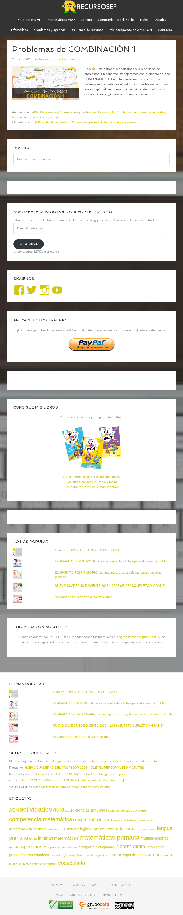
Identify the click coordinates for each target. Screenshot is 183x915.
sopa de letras (134, 855)
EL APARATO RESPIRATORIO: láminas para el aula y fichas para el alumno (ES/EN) (112, 714)
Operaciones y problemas (78, 112)
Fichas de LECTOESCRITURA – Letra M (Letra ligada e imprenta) (82, 774)
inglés (85, 828)
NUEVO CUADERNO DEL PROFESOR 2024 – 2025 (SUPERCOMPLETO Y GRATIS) (84, 767)
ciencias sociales (120, 810)
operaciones (34, 846)
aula (63, 122)
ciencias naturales (91, 810)
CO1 (71, 122)
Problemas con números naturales (140, 112)
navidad (14, 847)
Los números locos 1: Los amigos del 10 (91, 476)
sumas (131, 122)
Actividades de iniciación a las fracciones (83, 597)
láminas (82, 122)
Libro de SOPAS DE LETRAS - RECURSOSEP (87, 550)
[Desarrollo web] (94, 907)
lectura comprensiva (145, 829)
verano (52, 864)
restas (116, 854)
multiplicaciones (154, 838)
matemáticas (66, 838)
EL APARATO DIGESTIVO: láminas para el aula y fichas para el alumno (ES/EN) (111, 561)
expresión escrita (57, 829)
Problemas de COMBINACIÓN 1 (73, 49)
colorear (139, 810)
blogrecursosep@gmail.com (136, 637)
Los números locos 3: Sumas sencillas (91, 487)
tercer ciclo (30, 864)
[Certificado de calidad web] (62, 907)
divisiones (40, 829)
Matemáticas (49, 112)
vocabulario (71, 863)
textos (42, 864)
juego (95, 829)
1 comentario (71, 59)
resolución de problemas (96, 855)
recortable (55, 855)
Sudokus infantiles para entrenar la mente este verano (71, 787)
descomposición (20, 829)
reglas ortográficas (72, 855)
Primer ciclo (106, 112)
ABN (35, 112)
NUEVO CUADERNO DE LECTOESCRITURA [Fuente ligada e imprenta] (73, 780)
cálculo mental (144, 820)
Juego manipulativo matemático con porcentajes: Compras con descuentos (105, 761)
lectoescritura (109, 829)
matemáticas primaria (109, 837)
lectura (126, 828)
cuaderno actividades (124, 820)
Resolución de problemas (30, 117)
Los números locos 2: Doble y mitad (91, 482)
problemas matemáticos (29, 855)
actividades (51, 122)
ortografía (86, 847)
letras (33, 838)
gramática (73, 829)
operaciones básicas (62, 847)
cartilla (69, 810)
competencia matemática (40, 819)
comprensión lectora (92, 819)
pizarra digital (98, 122)
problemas (117, 122)
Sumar (54, 117)
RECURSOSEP (91, 6)
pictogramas (105, 847)
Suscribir (29, 244)
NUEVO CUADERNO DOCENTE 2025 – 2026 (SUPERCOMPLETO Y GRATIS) (110, 585)
